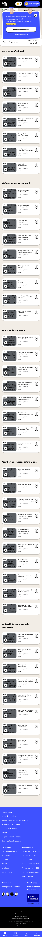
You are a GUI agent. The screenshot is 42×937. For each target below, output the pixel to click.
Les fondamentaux (9, 851)
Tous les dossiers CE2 (30, 872)
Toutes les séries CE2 (30, 868)
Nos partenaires (33, 886)
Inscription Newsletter (11, 887)
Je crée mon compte (21, 29)
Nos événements (33, 890)
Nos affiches (32, 883)
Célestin (5, 833)
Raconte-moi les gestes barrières (15, 820)
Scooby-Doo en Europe (11, 824)
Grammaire (6, 855)
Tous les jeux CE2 (29, 860)
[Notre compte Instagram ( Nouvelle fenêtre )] (7, 894)
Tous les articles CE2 (30, 864)
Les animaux (7, 872)
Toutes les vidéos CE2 (31, 851)
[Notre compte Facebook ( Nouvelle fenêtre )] (16, 894)
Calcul (4, 864)
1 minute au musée (9, 828)
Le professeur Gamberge (12, 837)
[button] (5, 934)
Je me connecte (21, 34)
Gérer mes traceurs (21, 913)
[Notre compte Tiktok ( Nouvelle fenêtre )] (3, 894)
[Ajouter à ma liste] (36, 59)
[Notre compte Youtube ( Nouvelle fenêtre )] (12, 894)
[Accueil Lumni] (4, 3)
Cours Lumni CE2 (29, 876)
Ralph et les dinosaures (11, 841)
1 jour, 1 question (9, 816)
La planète (6, 868)
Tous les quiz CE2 (29, 855)
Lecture (5, 860)
